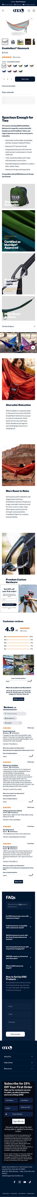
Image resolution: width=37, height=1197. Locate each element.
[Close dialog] (35, 586)
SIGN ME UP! (9, 604)
